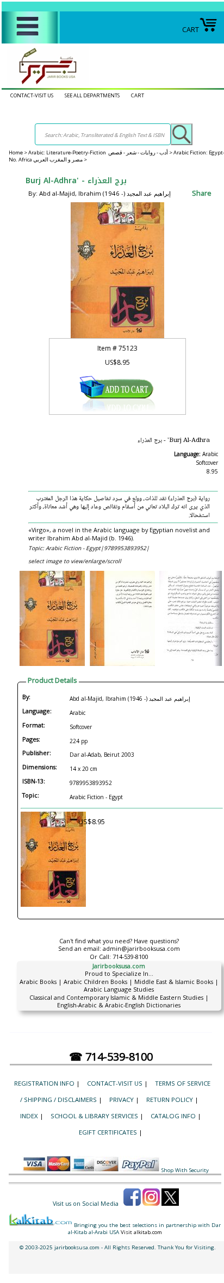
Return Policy (169, 1099)
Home (16, 152)
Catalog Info (173, 1116)
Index (29, 1116)
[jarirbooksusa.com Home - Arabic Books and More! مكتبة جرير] (45, 84)
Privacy (121, 1099)
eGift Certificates (108, 1132)
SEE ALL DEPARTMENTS (92, 95)
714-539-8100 (130, 956)
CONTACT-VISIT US (31, 95)
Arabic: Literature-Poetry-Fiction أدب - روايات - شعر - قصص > (100, 152)
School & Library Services (94, 1116)
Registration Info (44, 1083)
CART (190, 29)
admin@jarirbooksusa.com (141, 948)
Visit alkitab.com (141, 1232)
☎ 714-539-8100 (111, 1056)
